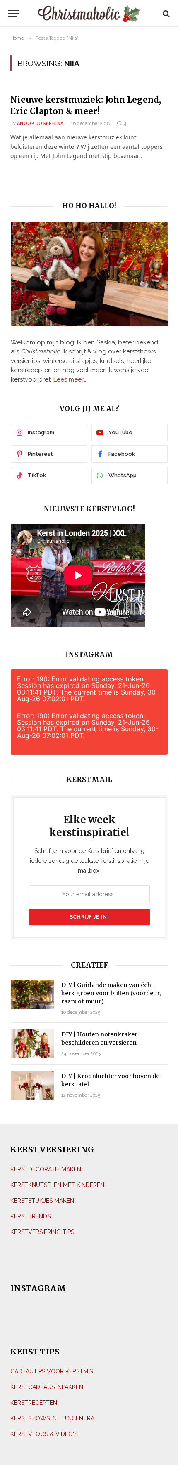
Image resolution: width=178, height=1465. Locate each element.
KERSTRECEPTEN (33, 1402)
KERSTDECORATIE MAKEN (45, 1169)
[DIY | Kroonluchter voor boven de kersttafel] (32, 1085)
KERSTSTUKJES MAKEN (42, 1200)
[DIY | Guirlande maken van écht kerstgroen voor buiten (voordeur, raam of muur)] (32, 994)
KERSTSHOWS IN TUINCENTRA (52, 1418)
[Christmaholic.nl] (89, 13)
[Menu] (16, 13)
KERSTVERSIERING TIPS (42, 1232)
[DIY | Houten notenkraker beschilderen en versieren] (32, 1043)
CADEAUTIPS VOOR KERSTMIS (51, 1371)
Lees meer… (69, 379)
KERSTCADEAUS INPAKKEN (46, 1387)
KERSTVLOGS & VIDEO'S (43, 1434)
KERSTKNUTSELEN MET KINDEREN (57, 1185)
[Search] (165, 13)
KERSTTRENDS (30, 1216)
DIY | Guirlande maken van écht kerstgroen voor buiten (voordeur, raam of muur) (111, 993)
